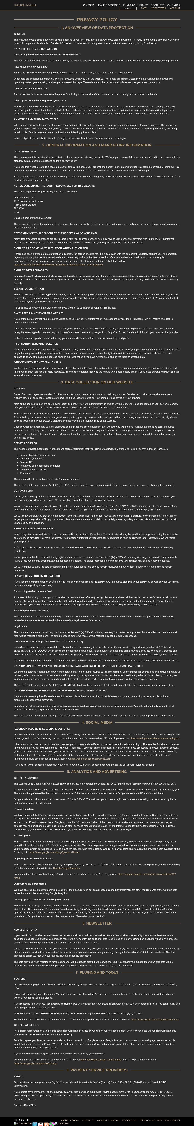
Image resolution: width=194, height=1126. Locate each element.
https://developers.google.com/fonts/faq (100, 1059)
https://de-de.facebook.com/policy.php (90, 758)
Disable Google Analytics (66, 868)
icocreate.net (129, 1120)
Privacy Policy (172, 1120)
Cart (143, 8)
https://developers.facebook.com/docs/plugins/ (154, 738)
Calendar (173, 5)
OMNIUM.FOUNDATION (108, 1120)
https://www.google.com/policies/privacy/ (35, 1063)
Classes (88, 5)
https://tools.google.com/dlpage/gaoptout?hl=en (54, 852)
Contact (75, 1120)
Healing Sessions (108, 5)
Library (143, 5)
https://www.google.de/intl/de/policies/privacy (155, 1019)
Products (157, 5)
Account (175, 8)
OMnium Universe (25, 5)
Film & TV (129, 5)
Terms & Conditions (151, 1120)
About (64, 1120)
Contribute (88, 1120)
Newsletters (158, 8)
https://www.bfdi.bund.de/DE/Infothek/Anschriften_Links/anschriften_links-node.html (58, 264)
